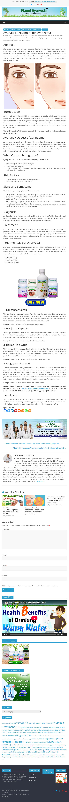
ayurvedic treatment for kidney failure (54, 727)
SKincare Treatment (50, 752)
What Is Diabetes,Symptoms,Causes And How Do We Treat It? (12, 511)
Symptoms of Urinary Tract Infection (29, 757)
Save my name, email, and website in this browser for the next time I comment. (31, 586)
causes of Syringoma (41, 35)
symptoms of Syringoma (52, 38)
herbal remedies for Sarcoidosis (37, 742)
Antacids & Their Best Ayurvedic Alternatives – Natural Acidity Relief (45, 2)
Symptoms (7, 754)
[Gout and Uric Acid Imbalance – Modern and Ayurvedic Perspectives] (34, 496)
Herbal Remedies (26, 29)
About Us (32, 775)
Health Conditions (15, 29)
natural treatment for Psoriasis (29, 749)
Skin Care (44, 29)
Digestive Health (35, 735)
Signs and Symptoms (20, 752)
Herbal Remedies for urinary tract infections (45, 747)
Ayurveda (6, 29)
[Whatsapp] (26, 410)
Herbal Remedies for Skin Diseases (21, 745)
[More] (29, 410)
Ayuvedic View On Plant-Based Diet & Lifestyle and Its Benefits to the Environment (56, 500)
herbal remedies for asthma (54, 735)
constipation (53, 732)
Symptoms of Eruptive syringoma (54, 755)
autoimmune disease (8, 723)
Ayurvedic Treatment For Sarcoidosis (35, 730)
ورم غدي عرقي (26, 40)
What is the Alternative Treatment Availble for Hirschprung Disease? (39, 448)
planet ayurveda (44, 750)
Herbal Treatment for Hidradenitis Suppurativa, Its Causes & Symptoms (31, 444)
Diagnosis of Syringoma (53, 35)
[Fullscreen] (64, 634)
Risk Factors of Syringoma (38, 38)
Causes (52, 730)
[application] (34, 618)
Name (4, 555)
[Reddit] (19, 410)
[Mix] (22, 410)
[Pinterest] (15, 410)
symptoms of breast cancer (37, 754)
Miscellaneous (36, 29)
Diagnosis (23, 735)
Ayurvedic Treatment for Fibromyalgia (31, 727)
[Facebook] (5, 410)
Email (4, 565)
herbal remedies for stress (59, 745)
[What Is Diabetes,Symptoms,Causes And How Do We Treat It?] (12, 496)
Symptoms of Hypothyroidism (11, 757)
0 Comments (30, 35)
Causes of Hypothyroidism (14, 732)
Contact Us (32, 780)
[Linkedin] (12, 410)
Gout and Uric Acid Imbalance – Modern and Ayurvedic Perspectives (34, 510)
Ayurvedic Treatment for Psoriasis (12, 730)
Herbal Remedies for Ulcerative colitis (17, 747)
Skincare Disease (36, 752)
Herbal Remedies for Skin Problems (41, 745)
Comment (6, 529)
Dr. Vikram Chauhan (19, 35)
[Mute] (62, 634)
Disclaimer (32, 777)
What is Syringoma (17, 40)
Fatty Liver (43, 735)
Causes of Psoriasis (27, 732)
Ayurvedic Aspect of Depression (40, 723)
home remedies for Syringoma (24, 38)
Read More (40, 481)
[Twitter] (8, 410)
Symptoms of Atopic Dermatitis (21, 754)
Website (5, 576)
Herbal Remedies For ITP (23, 739)
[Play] (4, 634)
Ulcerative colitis (44, 757)
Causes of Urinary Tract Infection (40, 732)
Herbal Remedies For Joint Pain (44, 739)
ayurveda (21, 723)
